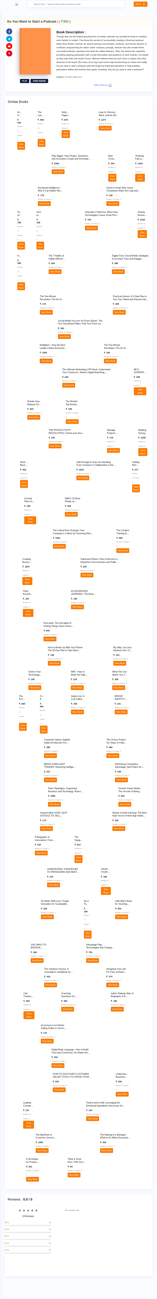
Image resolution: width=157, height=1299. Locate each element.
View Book (10, 133)
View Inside (39, 81)
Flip (24, 81)
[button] (140, 4)
